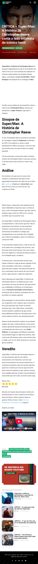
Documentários (8, 48)
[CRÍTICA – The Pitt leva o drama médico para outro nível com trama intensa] (7, 539)
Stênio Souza (23, 52)
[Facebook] (12, 561)
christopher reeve (16, 449)
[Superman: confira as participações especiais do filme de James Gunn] (7, 498)
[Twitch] (22, 561)
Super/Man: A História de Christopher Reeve (17, 453)
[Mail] (19, 561)
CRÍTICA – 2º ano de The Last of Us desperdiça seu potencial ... (25, 522)
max (27, 449)
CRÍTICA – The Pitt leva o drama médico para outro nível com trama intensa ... (24, 536)
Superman (7, 184)
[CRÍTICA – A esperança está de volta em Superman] (7, 512)
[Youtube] (25, 561)
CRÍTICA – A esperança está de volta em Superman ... (24, 508)
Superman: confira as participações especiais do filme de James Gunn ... (23, 495)
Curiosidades (17, 498)
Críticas (19, 48)
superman (6, 456)
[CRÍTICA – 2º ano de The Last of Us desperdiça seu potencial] (7, 526)
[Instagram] (16, 561)
